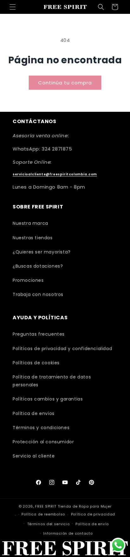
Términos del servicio (48, 523)
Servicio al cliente (34, 456)
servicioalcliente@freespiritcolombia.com (55, 174)
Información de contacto (67, 533)
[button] (13, 7)
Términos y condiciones (41, 427)
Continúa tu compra (65, 82)
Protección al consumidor (43, 442)
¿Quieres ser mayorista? (42, 252)
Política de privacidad (93, 514)
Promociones (28, 280)
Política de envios (34, 413)
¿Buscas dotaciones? (38, 266)
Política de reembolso (43, 514)
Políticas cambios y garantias (48, 399)
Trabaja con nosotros (38, 294)
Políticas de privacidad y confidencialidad (62, 348)
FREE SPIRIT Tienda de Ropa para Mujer (73, 506)
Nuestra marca (30, 223)
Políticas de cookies (36, 363)
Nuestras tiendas (33, 238)
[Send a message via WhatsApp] (118, 545)
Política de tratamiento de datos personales (52, 381)
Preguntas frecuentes (39, 334)
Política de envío (92, 523)
